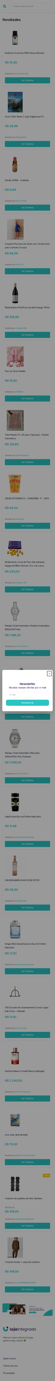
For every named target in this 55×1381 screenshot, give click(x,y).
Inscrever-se (27, 702)
